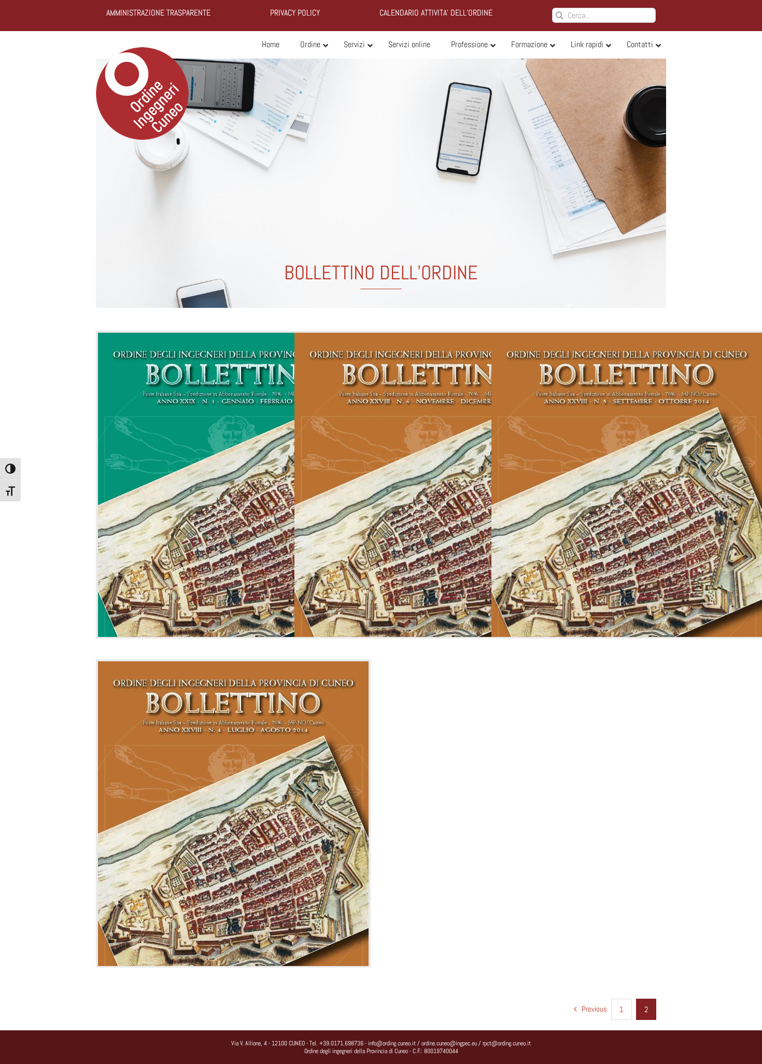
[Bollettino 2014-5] (626, 524)
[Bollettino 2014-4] (233, 852)
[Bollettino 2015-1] (233, 524)
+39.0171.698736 (341, 1043)
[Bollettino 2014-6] (429, 524)
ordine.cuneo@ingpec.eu (449, 1043)
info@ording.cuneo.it (392, 1043)
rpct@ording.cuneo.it (507, 1043)
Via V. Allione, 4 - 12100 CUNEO (268, 1043)
